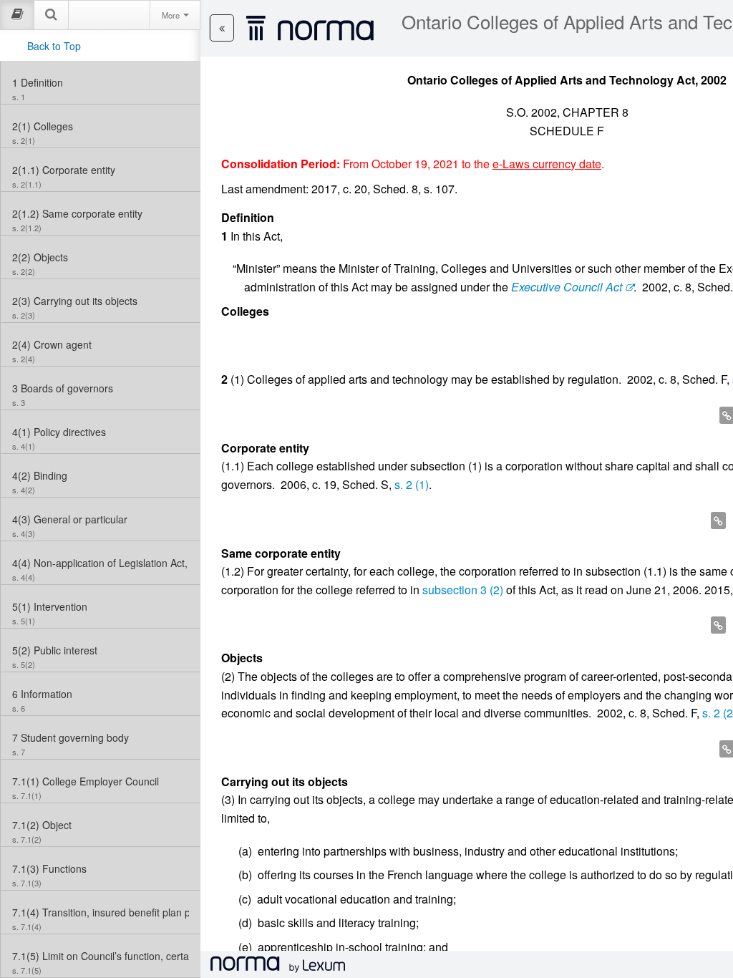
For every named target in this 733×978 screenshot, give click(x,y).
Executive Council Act (566, 287)
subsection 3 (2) (462, 589)
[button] (222, 28)
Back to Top (54, 46)
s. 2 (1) (411, 484)
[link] (100, 82)
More (172, 15)
